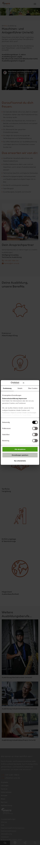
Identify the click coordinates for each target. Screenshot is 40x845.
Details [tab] (20, 388)
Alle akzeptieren (20, 449)
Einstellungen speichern (20, 455)
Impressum (23, 398)
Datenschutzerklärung (10, 398)
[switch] (35, 428)
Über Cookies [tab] (32, 388)
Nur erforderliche (20, 461)
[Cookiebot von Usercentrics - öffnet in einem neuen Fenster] (13, 383)
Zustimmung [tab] (7, 388)
